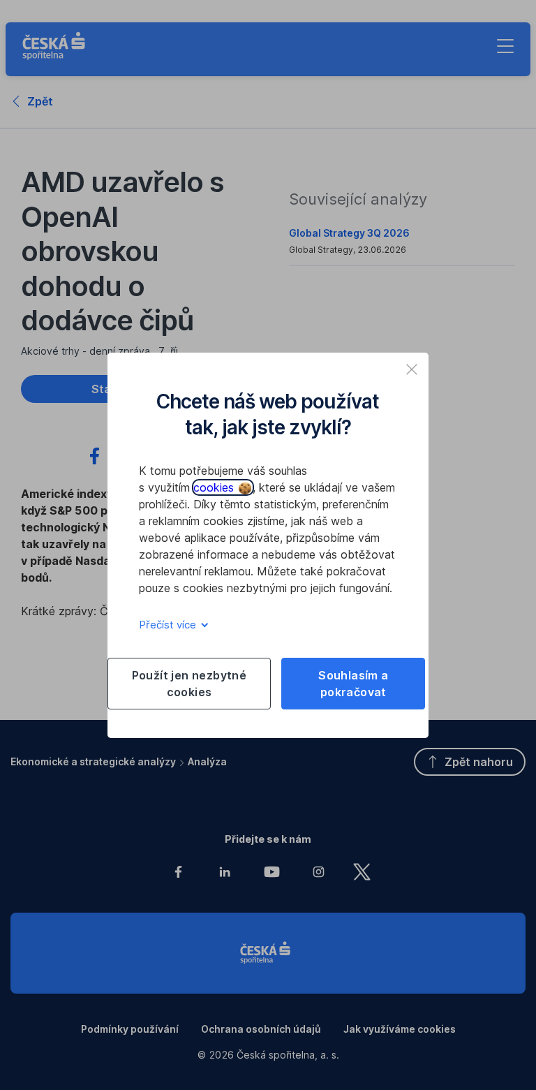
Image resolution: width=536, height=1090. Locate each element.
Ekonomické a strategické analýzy (93, 761)
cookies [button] (215, 487)
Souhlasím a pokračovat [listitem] (353, 683)
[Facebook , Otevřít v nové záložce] (94, 458)
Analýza (207, 761)
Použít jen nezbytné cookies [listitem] (189, 683)
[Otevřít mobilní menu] (505, 46)
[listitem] (411, 369)
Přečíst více (169, 624)
